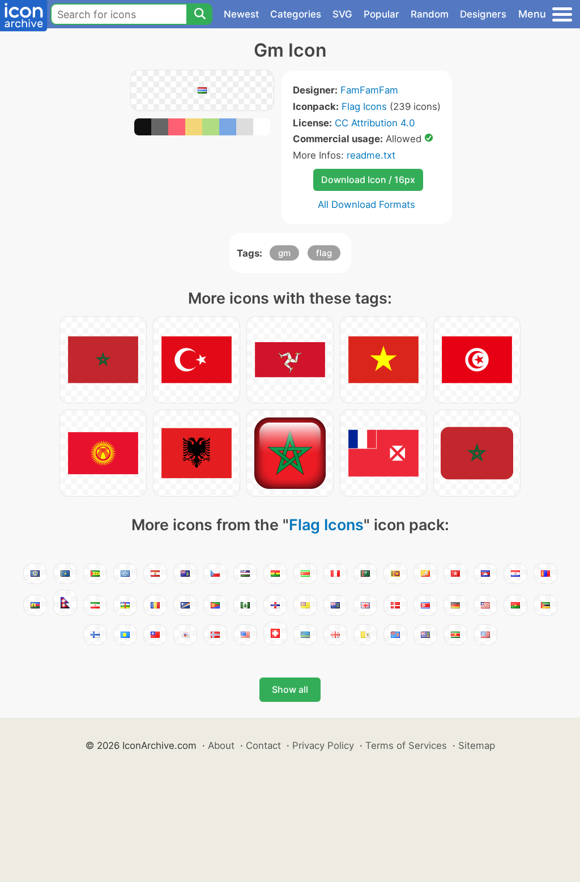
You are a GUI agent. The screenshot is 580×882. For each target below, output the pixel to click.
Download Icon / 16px (368, 179)
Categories (295, 14)
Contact (263, 745)
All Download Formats (366, 204)
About (221, 745)
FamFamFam (369, 90)
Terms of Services (406, 745)
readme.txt (371, 155)
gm (284, 253)
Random (430, 14)
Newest (241, 14)
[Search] (199, 14)
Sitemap (476, 745)
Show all (290, 689)
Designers (483, 14)
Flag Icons (364, 106)
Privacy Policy (323, 745)
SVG (342, 14)
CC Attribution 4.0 (375, 123)
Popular (381, 14)
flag (324, 253)
